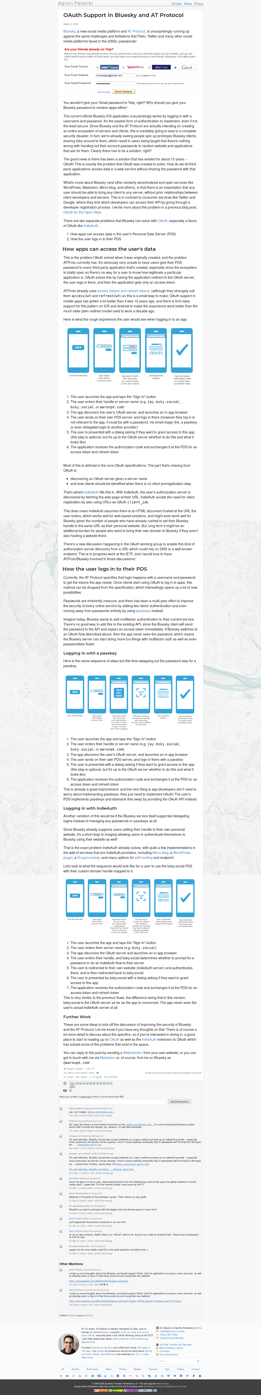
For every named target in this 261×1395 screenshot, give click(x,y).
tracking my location (101, 1347)
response (85, 1096)
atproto (177, 1072)
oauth (149, 1072)
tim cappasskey (76, 1205)
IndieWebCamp (100, 1332)
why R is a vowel (140, 1354)
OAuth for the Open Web (82, 212)
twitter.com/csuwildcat (90, 1178)
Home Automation (168, 1354)
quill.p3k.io (88, 1315)
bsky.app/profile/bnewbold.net (98, 1108)
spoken (100, 1351)
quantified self (107, 1354)
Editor (175, 1334)
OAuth (162, 220)
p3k (136, 1383)
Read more (87, 1357)
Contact (196, 1369)
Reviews (153, 1369)
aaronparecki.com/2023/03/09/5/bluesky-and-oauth (98, 1281)
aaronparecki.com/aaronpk (96, 1289)
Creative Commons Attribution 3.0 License (166, 1386)
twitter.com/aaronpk (92, 1193)
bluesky (168, 1072)
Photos (198, 3)
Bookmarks (92, 1369)
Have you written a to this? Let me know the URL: (91, 1096)
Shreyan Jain (75, 1136)
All (62, 1369)
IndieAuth (91, 225)
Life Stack (164, 1351)
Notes (188, 3)
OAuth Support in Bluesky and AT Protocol (160, 1301)
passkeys (143, 610)
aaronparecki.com (92, 1269)
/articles (73, 1315)
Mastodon (107, 1057)
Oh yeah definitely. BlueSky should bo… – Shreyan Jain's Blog (101, 1169)
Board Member (176, 1338)
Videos (180, 1369)
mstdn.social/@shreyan (102, 1153)
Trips (167, 1369)
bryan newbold (76, 1108)
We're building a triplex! (171, 1347)
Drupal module (88, 857)
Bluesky (69, 31)
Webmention (133, 1052)
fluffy (71, 1121)
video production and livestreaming (130, 1338)
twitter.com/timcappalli (95, 1205)
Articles (177, 3)
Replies (137, 1369)
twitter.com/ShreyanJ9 (92, 1136)
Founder (180, 1331)
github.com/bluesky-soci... (101, 1111)
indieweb (186, 1072)
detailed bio (88, 1342)
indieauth (158, 1072)
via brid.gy (107, 1115)
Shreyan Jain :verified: (80, 1153)
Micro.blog (160, 852)
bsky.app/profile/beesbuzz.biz (88, 1121)
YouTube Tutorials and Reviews (175, 1344)
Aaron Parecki (75, 3)
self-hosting (144, 857)
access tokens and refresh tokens (123, 290)
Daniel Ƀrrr (74, 1178)
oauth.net (125, 1332)
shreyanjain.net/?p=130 (90, 1144)
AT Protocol (136, 31)
